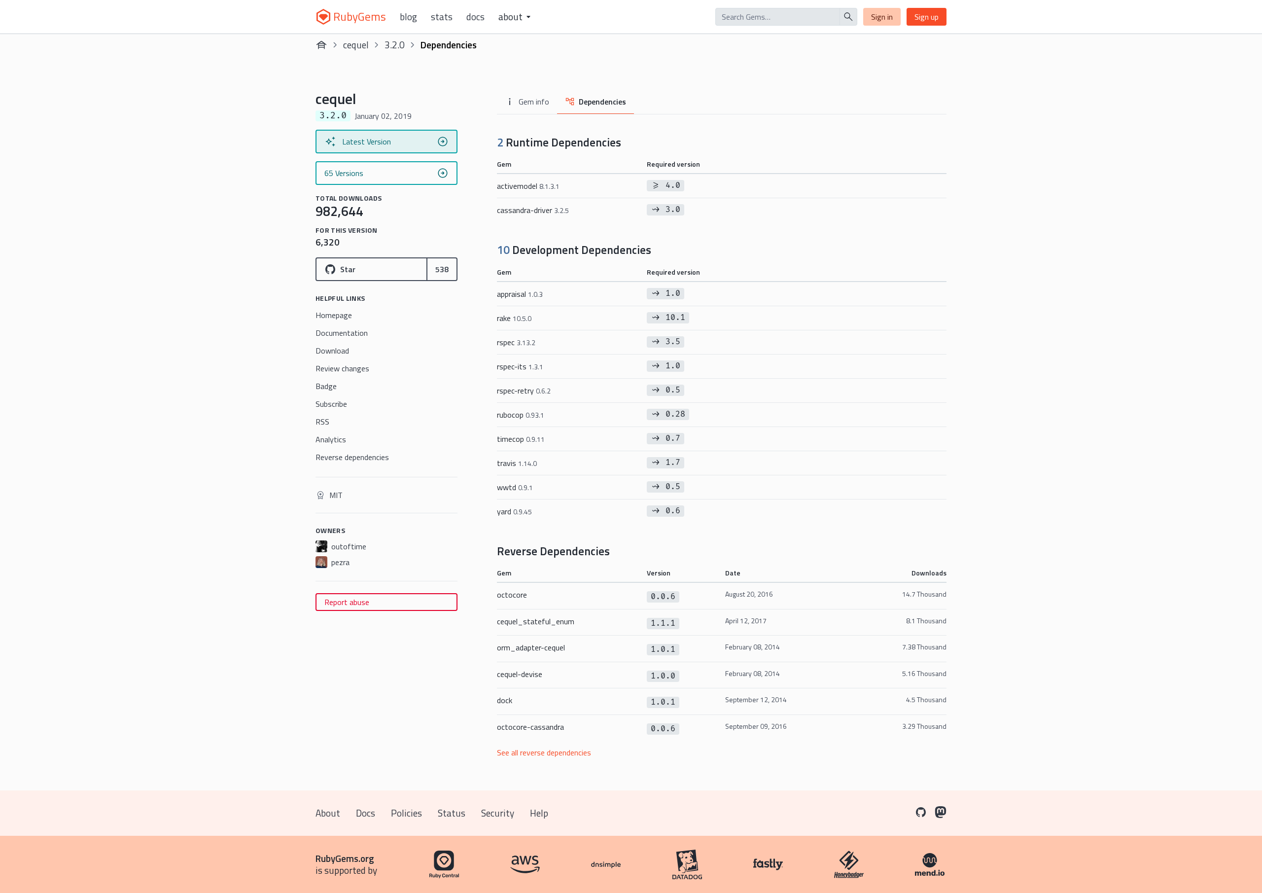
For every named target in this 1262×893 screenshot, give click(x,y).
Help (539, 813)
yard (514, 511)
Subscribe (331, 404)
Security (497, 813)
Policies (406, 813)
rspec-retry (524, 390)
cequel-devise (519, 674)
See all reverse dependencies (544, 752)
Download (332, 351)
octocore (512, 595)
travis (517, 463)
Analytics (331, 439)
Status (451, 813)
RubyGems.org (345, 858)
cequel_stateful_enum (535, 621)
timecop (521, 439)
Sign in (882, 17)
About (328, 813)
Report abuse (346, 602)
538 (442, 269)
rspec (516, 342)
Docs (475, 17)
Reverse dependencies (352, 457)
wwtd (515, 487)
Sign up (926, 17)
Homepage (334, 315)
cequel (356, 44)
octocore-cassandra (530, 727)
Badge (326, 386)
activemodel (528, 186)
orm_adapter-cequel (531, 647)
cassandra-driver (533, 210)
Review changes (342, 368)
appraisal (520, 294)
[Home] (321, 45)
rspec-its (520, 366)
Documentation (342, 333)
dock (504, 700)
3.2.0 (395, 44)
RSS (322, 422)
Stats (442, 17)
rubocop (520, 415)
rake (514, 318)
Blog (408, 17)
